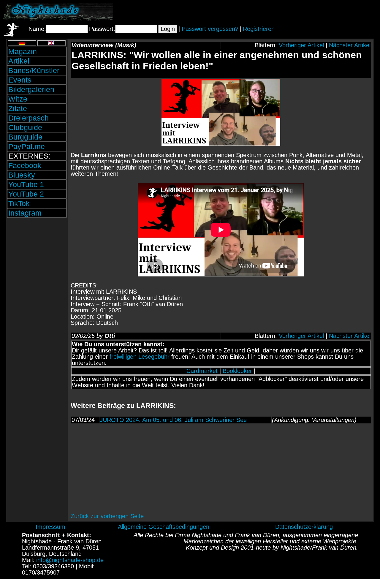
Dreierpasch (28, 118)
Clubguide (25, 127)
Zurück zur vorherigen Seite (107, 516)
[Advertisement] (307, 12)
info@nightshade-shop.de (70, 560)
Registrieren (259, 29)
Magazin (22, 51)
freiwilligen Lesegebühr (140, 356)
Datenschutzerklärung (304, 526)
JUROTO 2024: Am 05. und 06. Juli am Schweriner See (173, 420)
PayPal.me (26, 146)
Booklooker (237, 371)
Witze (17, 99)
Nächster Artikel (349, 45)
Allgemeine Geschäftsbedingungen (163, 526)
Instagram (25, 213)
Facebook (24, 165)
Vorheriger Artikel (301, 45)
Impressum (50, 526)
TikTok (19, 203)
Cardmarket (202, 371)
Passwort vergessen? (210, 29)
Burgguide (25, 137)
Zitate (17, 108)
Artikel (18, 61)
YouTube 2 (26, 194)
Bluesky (21, 175)
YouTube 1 (26, 184)
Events (19, 80)
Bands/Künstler (33, 70)
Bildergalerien (31, 89)
